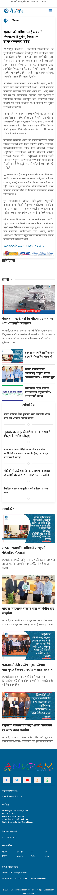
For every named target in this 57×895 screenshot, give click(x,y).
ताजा (5, 279)
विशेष (33, 856)
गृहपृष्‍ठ (4, 851)
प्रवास (47, 856)
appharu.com (28, 893)
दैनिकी (15, 20)
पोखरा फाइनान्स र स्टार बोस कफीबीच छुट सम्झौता (28, 611)
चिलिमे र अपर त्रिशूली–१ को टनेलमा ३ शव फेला (26, 490)
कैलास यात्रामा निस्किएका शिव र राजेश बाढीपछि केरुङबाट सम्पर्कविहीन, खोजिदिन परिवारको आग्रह (26, 453)
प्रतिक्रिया (8, 261)
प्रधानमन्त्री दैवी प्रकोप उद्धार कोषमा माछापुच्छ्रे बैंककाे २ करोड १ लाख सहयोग (27, 667)
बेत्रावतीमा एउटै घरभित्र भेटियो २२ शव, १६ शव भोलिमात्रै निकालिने (28, 321)
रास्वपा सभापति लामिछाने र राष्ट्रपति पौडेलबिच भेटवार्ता (39, 354)
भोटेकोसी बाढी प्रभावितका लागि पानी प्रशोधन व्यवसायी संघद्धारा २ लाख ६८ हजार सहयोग (27, 473)
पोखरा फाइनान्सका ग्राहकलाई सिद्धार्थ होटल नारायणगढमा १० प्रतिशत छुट (40, 373)
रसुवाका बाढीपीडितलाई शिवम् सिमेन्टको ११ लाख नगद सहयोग (27, 728)
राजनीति (19, 852)
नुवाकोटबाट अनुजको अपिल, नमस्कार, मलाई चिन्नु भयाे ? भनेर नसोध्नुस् (27, 434)
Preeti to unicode (38, 878)
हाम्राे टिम (17, 878)
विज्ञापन (25, 878)
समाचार (4, 856)
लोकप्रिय (28, 405)
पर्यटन (47, 852)
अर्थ (32, 852)
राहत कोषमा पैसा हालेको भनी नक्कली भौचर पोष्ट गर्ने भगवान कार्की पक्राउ (27, 416)
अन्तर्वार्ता (19, 856)
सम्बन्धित (8, 509)
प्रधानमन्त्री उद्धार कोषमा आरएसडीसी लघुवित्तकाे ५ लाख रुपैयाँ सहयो (38, 392)
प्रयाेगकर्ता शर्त (7, 878)
